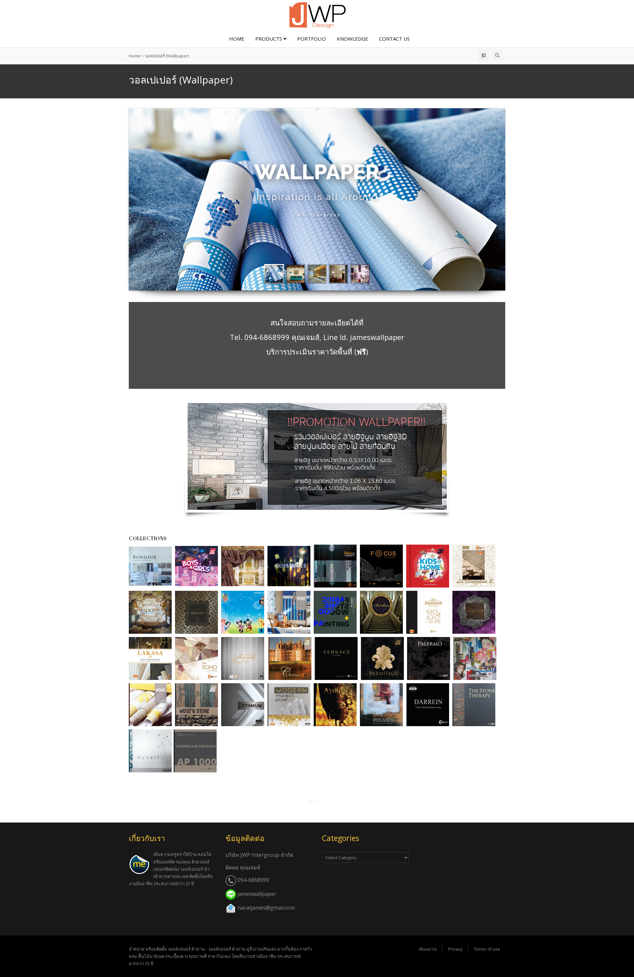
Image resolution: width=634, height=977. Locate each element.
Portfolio (311, 38)
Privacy (455, 949)
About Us (428, 949)
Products (269, 38)
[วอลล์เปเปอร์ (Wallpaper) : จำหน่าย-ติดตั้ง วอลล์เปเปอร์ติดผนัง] (317, 14)
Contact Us (394, 38)
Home (236, 38)
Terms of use (487, 949)
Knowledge (352, 38)
